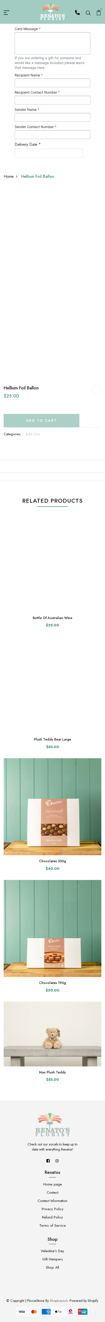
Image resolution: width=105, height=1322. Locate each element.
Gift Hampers (52, 1259)
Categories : (13, 434)
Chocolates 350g (52, 861)
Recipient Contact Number (37, 92)
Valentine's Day (52, 1251)
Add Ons (32, 434)
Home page (52, 1184)
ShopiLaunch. (59, 1300)
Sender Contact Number (35, 127)
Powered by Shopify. (84, 1300)
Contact (52, 1192)
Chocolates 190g (52, 982)
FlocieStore (35, 1300)
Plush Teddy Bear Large (52, 739)
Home (9, 176)
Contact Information (52, 1200)
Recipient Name (29, 75)
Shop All (52, 1267)
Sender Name (27, 109)
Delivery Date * (28, 144)
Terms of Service (52, 1225)
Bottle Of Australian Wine (52, 617)
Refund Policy (52, 1217)
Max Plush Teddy (52, 1072)
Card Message (28, 29)
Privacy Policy (52, 1209)
